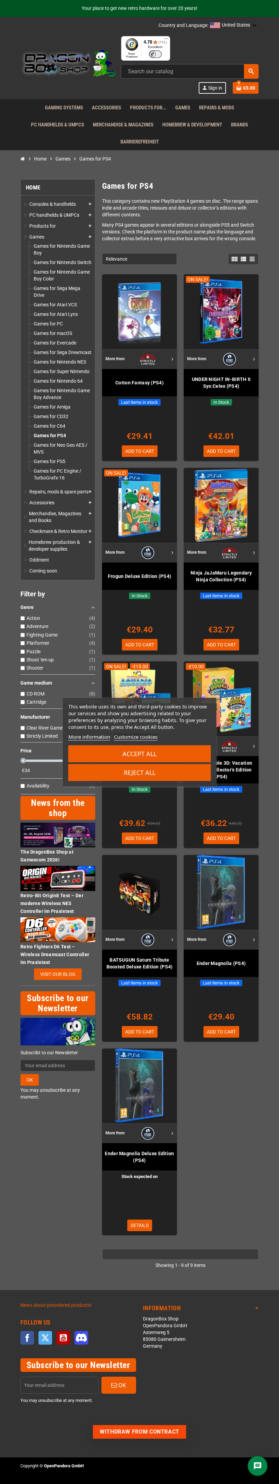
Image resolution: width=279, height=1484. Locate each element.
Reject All (139, 772)
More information (89, 736)
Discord (81, 1338)
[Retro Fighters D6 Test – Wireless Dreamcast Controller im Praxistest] (57, 929)
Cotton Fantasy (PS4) (139, 382)
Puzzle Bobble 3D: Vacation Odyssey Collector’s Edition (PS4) (221, 769)
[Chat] (257, 1466)
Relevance (116, 259)
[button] (233, 25)
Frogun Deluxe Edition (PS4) (139, 576)
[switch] (155, 54)
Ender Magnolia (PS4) (221, 963)
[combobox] (190, 71)
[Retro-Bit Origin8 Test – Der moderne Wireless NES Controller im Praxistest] (57, 878)
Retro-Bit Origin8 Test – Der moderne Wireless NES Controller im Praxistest (51, 903)
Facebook (27, 1338)
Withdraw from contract (139, 1431)
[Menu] (166, 40)
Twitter (45, 1338)
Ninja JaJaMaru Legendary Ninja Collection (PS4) (221, 576)
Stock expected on (139, 1176)
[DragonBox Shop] (68, 64)
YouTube (63, 1338)
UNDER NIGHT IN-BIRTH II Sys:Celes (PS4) (221, 383)
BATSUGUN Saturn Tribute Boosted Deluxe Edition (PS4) (139, 963)
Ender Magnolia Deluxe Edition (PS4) (139, 1157)
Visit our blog (58, 974)
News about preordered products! (56, 1305)
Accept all (139, 754)
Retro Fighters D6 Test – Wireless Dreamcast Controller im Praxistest (54, 954)
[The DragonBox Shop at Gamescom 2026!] (57, 835)
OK (30, 1080)
